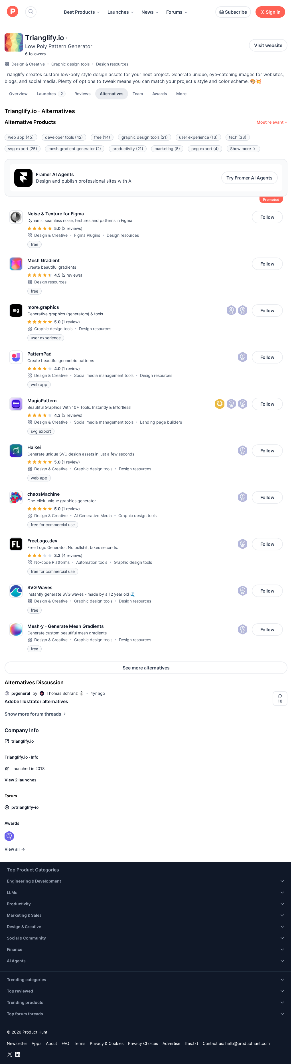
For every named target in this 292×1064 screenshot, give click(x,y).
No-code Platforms (52, 562)
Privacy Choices (143, 1043)
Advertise (171, 1043)
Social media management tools (103, 375)
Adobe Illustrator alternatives (36, 701)
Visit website (268, 45)
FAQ (65, 1043)
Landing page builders (161, 422)
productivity (127, 148)
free (102, 137)
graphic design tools (144, 137)
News (147, 12)
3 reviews (72, 228)
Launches (118, 12)
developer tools (64, 137)
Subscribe (236, 12)
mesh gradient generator (74, 148)
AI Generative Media (93, 515)
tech (237, 137)
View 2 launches (20, 779)
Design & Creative (28, 64)
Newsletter (17, 1043)
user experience (198, 137)
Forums (174, 12)
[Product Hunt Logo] (12, 12)
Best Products (79, 12)
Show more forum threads (33, 714)
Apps (36, 1043)
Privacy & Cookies (106, 1043)
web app (21, 137)
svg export (22, 148)
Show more (240, 148)
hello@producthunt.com (247, 1043)
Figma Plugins (87, 235)
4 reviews (72, 555)
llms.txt (191, 1043)
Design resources (112, 64)
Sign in (273, 12)
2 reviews (72, 275)
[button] (181, 93)
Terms (79, 1043)
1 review (70, 321)
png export (205, 148)
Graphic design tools (70, 64)
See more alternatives (146, 668)
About (51, 1043)
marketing (167, 148)
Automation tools (91, 562)
